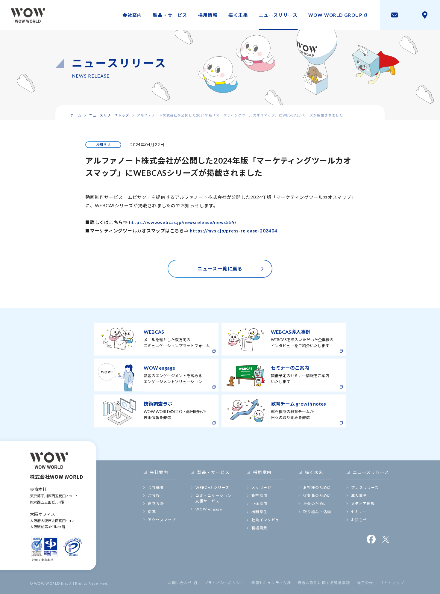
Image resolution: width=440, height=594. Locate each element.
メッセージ (261, 487)
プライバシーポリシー (224, 583)
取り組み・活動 (317, 512)
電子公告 (365, 583)
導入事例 (359, 495)
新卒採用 (259, 495)
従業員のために (317, 495)
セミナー (359, 512)
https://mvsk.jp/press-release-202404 (233, 230)
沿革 (152, 512)
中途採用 (259, 503)
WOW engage (208, 509)
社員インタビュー (267, 520)
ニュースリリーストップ (109, 115)
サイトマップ (392, 583)
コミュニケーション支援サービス (213, 498)
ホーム (75, 115)
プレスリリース (365, 487)
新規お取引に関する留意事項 (324, 583)
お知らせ (359, 520)
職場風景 (259, 528)
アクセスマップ (162, 520)
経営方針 (156, 503)
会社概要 (156, 487)
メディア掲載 (363, 503)
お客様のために (317, 487)
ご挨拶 (154, 495)
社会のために (315, 503)
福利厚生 (259, 512)
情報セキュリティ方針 (271, 583)
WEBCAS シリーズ (212, 487)
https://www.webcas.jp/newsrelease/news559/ (183, 222)
